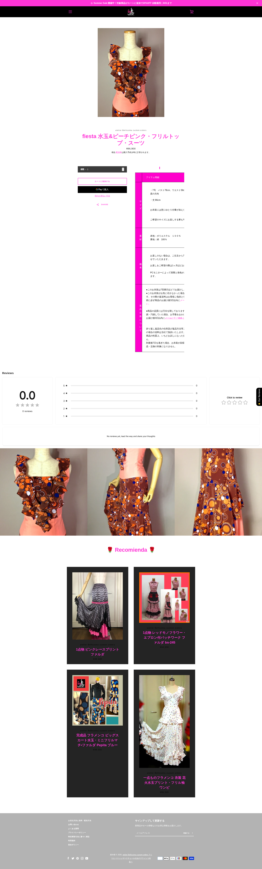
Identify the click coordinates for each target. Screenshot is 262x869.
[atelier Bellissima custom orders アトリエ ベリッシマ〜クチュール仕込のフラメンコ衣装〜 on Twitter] (73, 858)
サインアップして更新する (150, 820)
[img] (27, 405)
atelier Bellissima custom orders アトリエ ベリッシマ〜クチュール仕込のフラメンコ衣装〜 (131, 858)
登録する (186, 833)
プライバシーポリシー (77, 833)
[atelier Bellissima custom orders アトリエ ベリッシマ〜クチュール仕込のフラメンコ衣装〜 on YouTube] (86, 858)
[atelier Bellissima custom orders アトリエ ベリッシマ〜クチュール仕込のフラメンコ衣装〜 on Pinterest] (77, 858)
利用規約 (71, 841)
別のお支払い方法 (102, 196)
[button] (131, 385)
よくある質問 (73, 829)
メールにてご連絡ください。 (179, 318)
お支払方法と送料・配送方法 (79, 821)
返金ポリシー (73, 845)
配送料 (119, 152)
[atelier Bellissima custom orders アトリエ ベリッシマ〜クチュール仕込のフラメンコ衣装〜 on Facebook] (68, 858)
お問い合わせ (73, 824)
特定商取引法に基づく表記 (79, 837)
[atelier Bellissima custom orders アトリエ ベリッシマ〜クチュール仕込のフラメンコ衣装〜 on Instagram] (82, 858)
